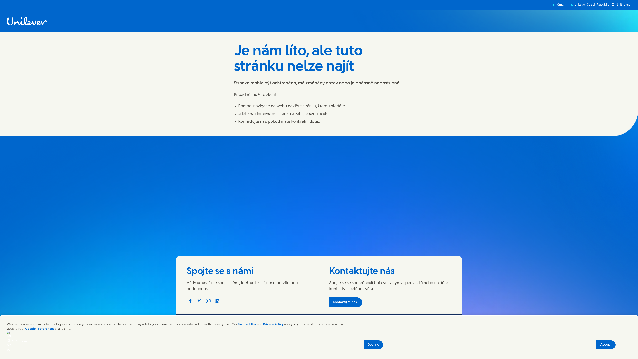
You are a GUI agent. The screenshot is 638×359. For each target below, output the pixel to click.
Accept (605, 344)
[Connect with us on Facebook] (190, 301)
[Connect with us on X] (199, 301)
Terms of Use (247, 324)
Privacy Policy (273, 324)
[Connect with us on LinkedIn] (217, 301)
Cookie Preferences (39, 329)
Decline (373, 344)
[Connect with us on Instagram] (208, 301)
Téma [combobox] (560, 5)
